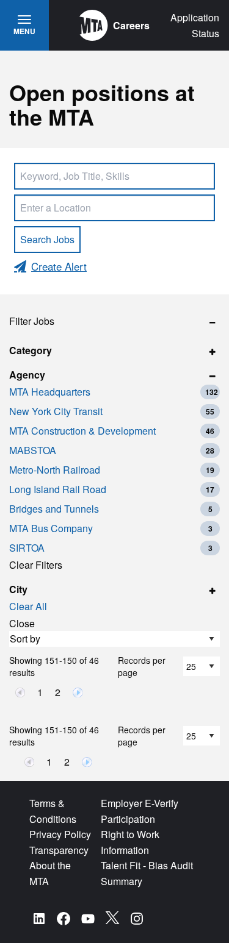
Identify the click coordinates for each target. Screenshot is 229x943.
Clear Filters (35, 565)
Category (30, 350)
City (18, 589)
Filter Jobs (31, 321)
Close (22, 623)
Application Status (194, 25)
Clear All (28, 606)
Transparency (59, 850)
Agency (27, 375)
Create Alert (59, 266)
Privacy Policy (60, 834)
